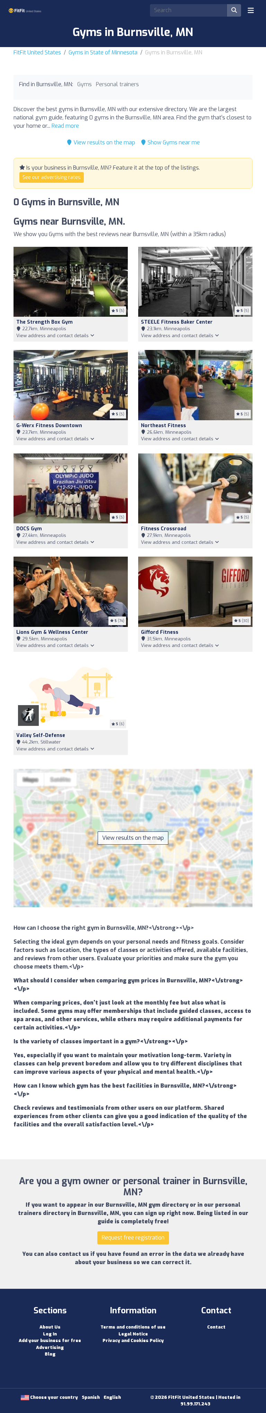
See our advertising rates (52, 177)
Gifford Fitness (159, 632)
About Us (50, 1327)
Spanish (91, 1397)
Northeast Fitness (163, 425)
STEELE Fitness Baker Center (177, 322)
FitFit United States (37, 52)
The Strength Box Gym (44, 322)
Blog (50, 1354)
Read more (65, 125)
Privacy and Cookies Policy (133, 1340)
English (112, 1397)
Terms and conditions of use (133, 1327)
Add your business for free (50, 1340)
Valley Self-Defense (40, 735)
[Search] (234, 10)
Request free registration (133, 1237)
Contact (216, 1327)
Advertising (50, 1347)
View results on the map (103, 142)
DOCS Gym (29, 528)
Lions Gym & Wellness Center (52, 632)
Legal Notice (133, 1334)
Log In (50, 1334)
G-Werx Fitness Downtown (49, 425)
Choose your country (53, 1397)
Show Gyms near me (173, 142)
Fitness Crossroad (163, 528)
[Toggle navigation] (251, 10)
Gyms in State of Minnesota (103, 52)
